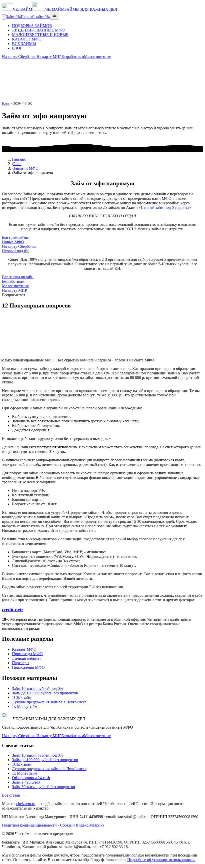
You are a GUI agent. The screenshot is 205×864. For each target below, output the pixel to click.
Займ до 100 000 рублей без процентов (45, 693)
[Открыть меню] (54, 15)
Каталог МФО (24, 649)
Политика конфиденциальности (29, 825)
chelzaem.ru (25, 804)
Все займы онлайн (18, 277)
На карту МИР (49, 56)
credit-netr (12, 609)
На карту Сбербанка (19, 56)
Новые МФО (13, 242)
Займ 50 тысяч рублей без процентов (43, 787)
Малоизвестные (97, 56)
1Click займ (22, 697)
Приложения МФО (28, 667)
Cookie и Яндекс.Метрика (82, 825)
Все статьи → (13, 795)
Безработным (73, 56)
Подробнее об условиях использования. (161, 860)
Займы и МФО (25, 168)
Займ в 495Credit (26, 782)
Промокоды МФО (27, 654)
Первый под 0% (15, 251)
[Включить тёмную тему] (4, 16)
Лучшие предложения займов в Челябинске (49, 702)
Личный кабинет (26, 658)
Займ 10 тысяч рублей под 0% (37, 688)
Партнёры (20, 663)
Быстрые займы (15, 237)
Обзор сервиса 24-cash (31, 778)
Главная (19, 159)
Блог (6, 103)
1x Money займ (24, 706)
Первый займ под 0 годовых (165, 207)
